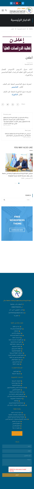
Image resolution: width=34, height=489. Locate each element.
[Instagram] (20, 3)
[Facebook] (17, 104)
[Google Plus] (12, 104)
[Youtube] (17, 3)
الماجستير (15, 87)
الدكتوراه (15, 94)
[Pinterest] (2, 104)
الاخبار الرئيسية (21, 29)
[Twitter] (23, 3)
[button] (18, 183)
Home (31, 29)
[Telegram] (11, 3)
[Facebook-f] (14, 3)
